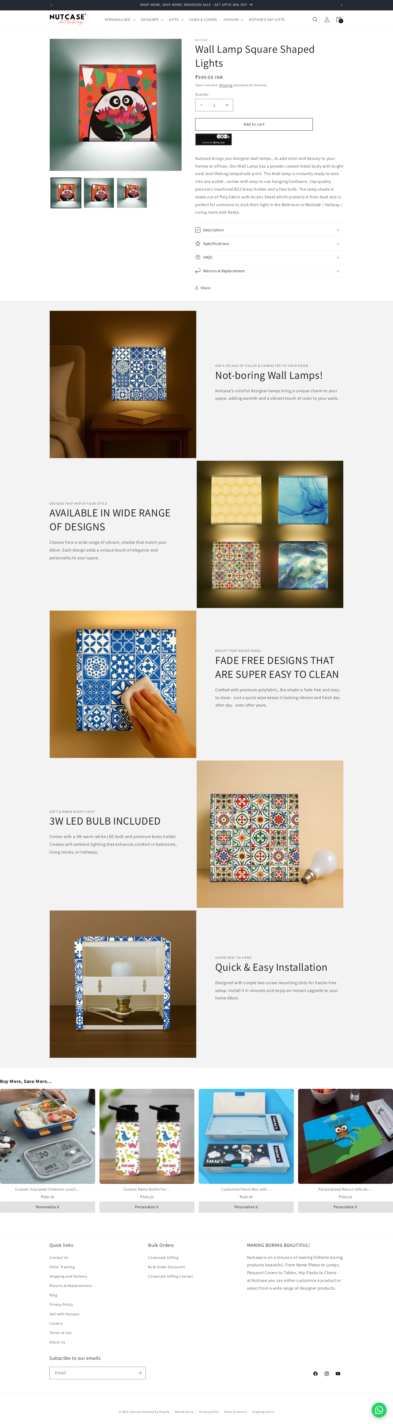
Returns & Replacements (70, 1285)
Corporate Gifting (163, 1257)
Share (205, 287)
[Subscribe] (139, 1373)
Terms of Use (60, 1332)
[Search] (315, 19)
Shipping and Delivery (68, 1276)
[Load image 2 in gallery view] (99, 193)
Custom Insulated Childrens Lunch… (47, 1189)
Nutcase (135, 1412)
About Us (57, 1342)
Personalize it (47, 1206)
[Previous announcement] (51, 5)
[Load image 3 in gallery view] (132, 193)
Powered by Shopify (156, 1412)
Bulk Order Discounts (166, 1266)
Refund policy (184, 1411)
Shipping (226, 85)
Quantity (202, 94)
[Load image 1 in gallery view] (66, 193)
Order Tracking (62, 1266)
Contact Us (58, 1257)
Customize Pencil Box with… (246, 1189)
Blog (53, 1295)
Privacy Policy (61, 1304)
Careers (56, 1323)
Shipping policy (263, 1411)
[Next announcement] (342, 5)
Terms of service (235, 1411)
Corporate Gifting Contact (170, 1276)
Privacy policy (209, 1411)
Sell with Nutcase (64, 1313)
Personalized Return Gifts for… (345, 1189)
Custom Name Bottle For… (147, 1189)
